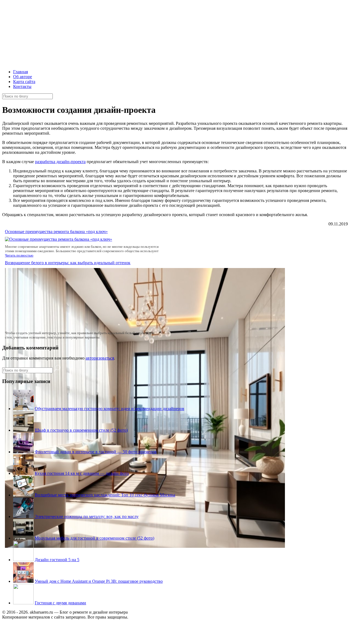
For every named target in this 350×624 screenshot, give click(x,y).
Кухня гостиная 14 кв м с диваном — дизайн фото (82, 473)
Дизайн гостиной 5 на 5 (57, 559)
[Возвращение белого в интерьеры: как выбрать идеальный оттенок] (145, 546)
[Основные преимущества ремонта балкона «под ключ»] (58, 239)
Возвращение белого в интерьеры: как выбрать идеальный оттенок (67, 262)
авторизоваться (100, 358)
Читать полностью (19, 255)
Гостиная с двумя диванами (60, 603)
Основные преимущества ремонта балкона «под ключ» (56, 231)
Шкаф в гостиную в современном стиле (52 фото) (81, 430)
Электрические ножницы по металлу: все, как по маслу (87, 516)
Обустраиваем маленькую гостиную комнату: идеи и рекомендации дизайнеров (109, 408)
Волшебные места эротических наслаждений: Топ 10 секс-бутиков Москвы (105, 495)
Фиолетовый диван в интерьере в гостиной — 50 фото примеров (96, 451)
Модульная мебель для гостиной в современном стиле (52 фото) (94, 538)
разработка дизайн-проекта (60, 161)
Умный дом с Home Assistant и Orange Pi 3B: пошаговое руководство (99, 581)
